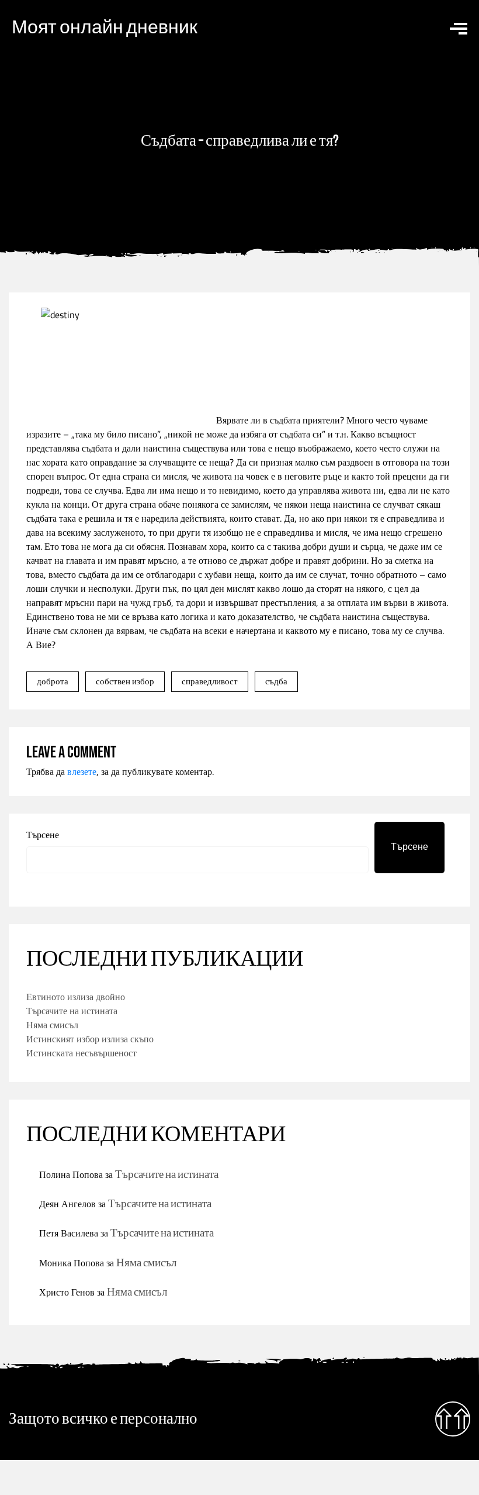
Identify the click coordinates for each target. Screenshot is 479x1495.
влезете (81, 771)
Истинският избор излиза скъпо (90, 1039)
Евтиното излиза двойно (75, 997)
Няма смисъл (52, 1025)
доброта (52, 681)
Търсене (42, 835)
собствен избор (125, 681)
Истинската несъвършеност (81, 1053)
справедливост (210, 681)
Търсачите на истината (71, 1011)
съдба (276, 681)
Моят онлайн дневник (104, 27)
